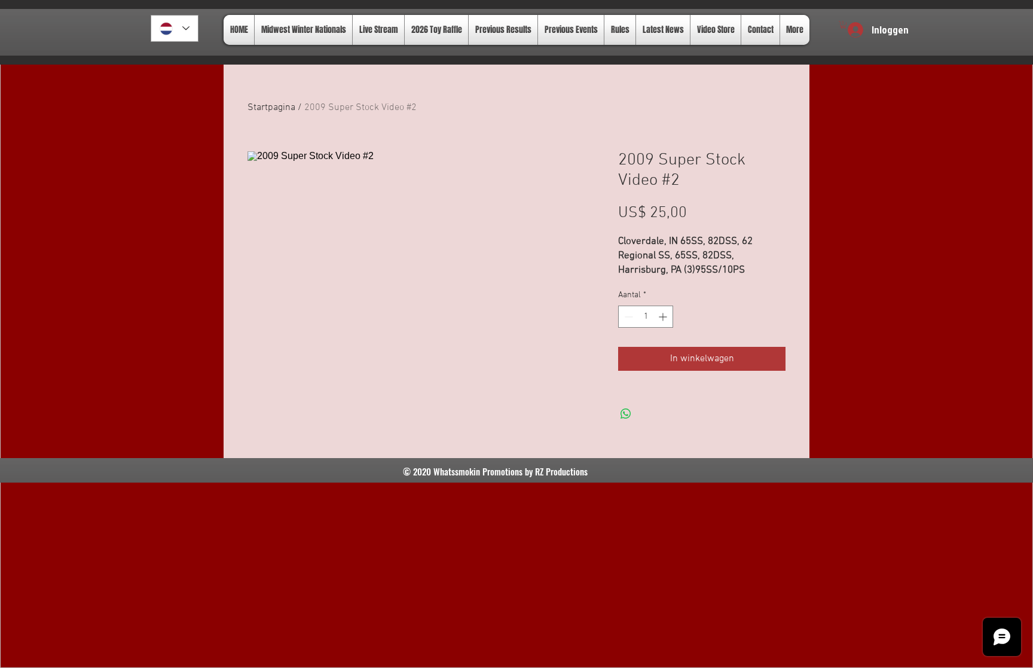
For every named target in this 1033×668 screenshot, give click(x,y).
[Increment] (663, 316)
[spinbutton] (645, 316)
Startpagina (271, 108)
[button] (843, 25)
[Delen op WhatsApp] (626, 414)
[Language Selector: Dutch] (174, 28)
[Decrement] (627, 316)
